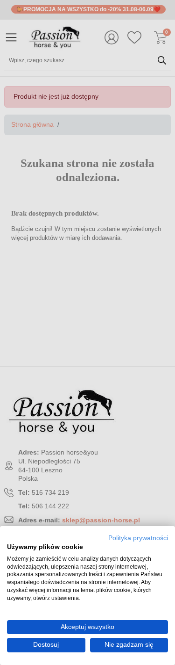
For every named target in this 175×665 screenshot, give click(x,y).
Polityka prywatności (138, 538)
